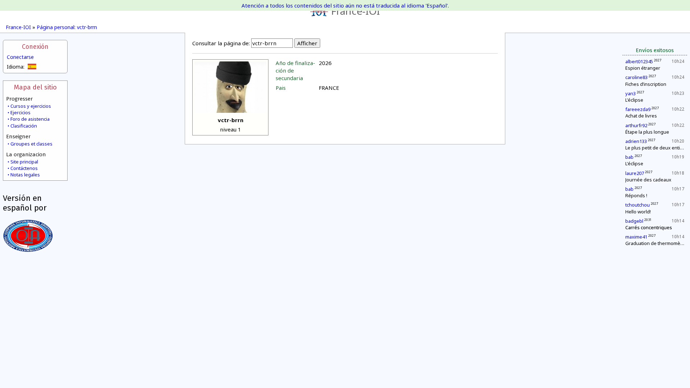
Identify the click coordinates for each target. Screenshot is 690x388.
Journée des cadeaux (648, 179)
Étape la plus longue (647, 132)
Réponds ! (636, 195)
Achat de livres (641, 115)
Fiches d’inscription (645, 84)
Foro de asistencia (30, 119)
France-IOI (355, 11)
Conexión (35, 47)
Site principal (24, 161)
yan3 (630, 93)
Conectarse (20, 57)
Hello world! (638, 211)
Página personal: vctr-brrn (67, 27)
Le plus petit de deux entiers (656, 147)
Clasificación (23, 126)
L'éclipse (634, 100)
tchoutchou (637, 205)
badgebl (634, 221)
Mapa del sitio (35, 87)
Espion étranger (642, 68)
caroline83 (636, 77)
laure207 (634, 173)
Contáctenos (24, 168)
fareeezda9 (637, 109)
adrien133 (636, 141)
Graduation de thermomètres (657, 243)
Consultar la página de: (221, 43)
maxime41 (636, 237)
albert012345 (639, 61)
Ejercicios (20, 112)
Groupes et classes (31, 143)
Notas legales (25, 174)
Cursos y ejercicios (30, 106)
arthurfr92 (636, 125)
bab (629, 157)
